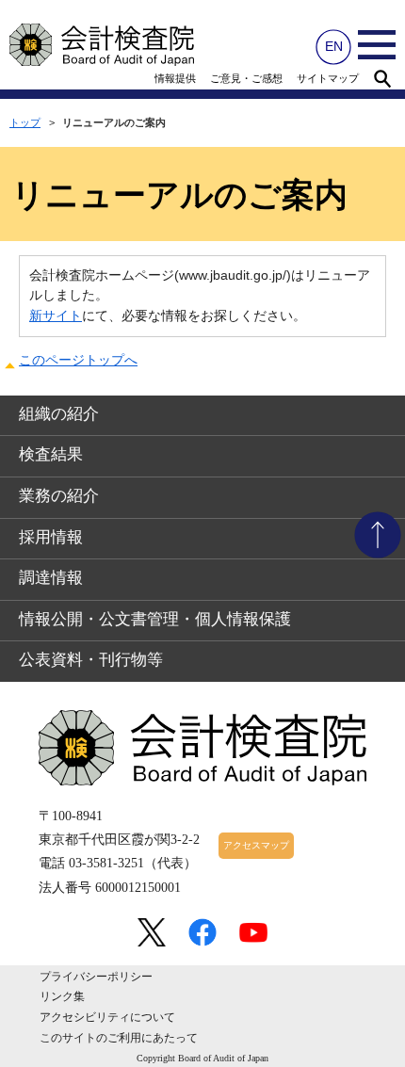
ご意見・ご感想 (246, 78)
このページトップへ (78, 359)
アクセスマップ (256, 845)
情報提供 (175, 78)
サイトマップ (328, 78)
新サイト (55, 315)
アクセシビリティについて (107, 1017)
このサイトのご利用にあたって (119, 1037)
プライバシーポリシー (96, 976)
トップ (24, 122)
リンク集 (62, 996)
